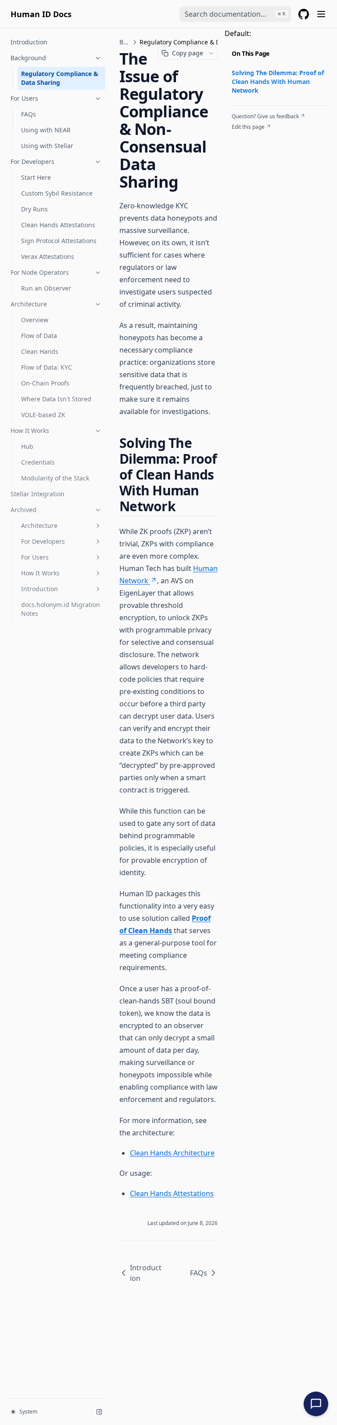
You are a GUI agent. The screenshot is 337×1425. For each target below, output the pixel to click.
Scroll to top (246, 137)
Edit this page (248, 127)
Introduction (29, 42)
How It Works (30, 430)
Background (28, 58)
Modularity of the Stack (55, 478)
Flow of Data (39, 335)
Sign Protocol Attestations (59, 240)
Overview (34, 320)
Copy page (187, 53)
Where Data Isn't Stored (56, 399)
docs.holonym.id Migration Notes (60, 609)
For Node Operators (40, 272)
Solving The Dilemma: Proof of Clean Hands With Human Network (278, 82)
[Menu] (321, 14)
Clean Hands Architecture (172, 1153)
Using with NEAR (46, 130)
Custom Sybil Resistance (57, 193)
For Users (24, 98)
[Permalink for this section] (183, 506)
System (28, 1411)
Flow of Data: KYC (46, 367)
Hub (27, 446)
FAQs (28, 114)
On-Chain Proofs (45, 383)
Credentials (38, 462)
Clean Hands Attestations (58, 225)
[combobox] (235, 14)
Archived (23, 509)
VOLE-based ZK (43, 415)
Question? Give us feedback (265, 116)
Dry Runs (34, 209)
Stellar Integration (38, 494)
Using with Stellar (47, 146)
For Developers (32, 161)
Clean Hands (39, 351)
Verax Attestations (47, 256)
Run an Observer (46, 288)
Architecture (29, 304)
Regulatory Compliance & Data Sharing (59, 78)
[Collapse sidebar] (99, 1412)
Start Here (36, 177)
